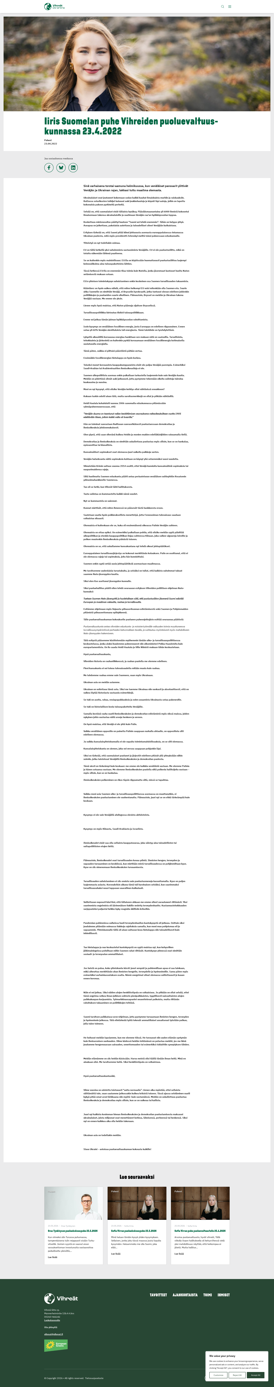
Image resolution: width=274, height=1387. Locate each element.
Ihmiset (224, 1295)
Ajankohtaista (185, 1295)
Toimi (207, 1295)
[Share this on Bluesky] (61, 167)
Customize (218, 1375)
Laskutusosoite (52, 1320)
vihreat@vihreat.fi (53, 1334)
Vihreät (61, 6)
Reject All (237, 1375)
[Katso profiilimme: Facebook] (49, 167)
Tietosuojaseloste (94, 1378)
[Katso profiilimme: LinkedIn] (73, 167)
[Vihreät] (61, 1298)
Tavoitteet (158, 1295)
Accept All (255, 1375)
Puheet (48, 140)
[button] (222, 6)
